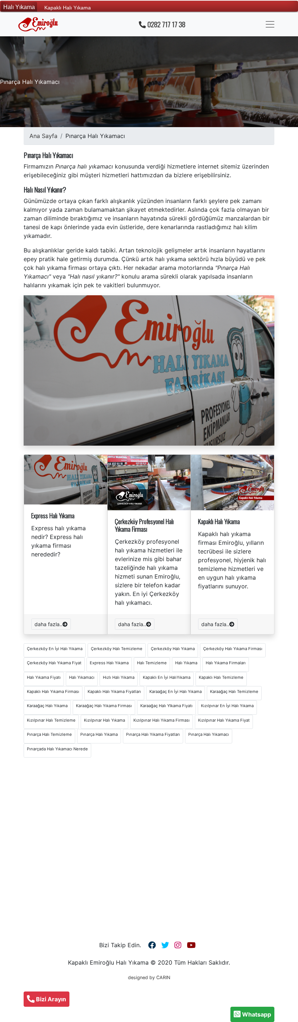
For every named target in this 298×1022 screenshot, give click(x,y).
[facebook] (152, 945)
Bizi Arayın (50, 999)
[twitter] (165, 945)
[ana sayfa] (38, 24)
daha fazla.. (49, 624)
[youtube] (191, 945)
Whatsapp (256, 1014)
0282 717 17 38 (165, 24)
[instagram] (177, 945)
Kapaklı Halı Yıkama (67, 7)
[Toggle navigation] (270, 24)
